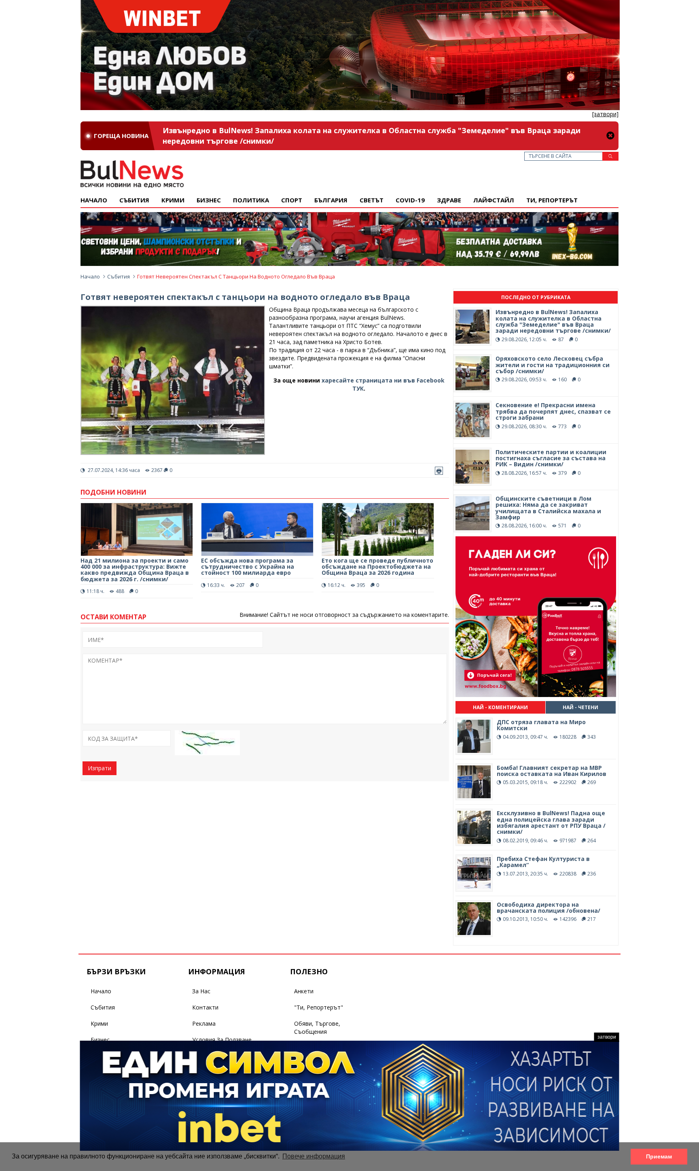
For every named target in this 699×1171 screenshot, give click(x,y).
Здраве (449, 200)
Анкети (303, 991)
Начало (93, 200)
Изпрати (99, 768)
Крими (99, 1023)
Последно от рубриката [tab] (535, 297)
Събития (118, 276)
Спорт (291, 200)
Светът (371, 200)
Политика (251, 200)
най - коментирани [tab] (500, 707)
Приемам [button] (659, 1156)
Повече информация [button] (313, 1156)
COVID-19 (410, 200)
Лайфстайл (493, 200)
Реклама (204, 1023)
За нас (201, 991)
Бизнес (209, 200)
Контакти (205, 1007)
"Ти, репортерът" (318, 1007)
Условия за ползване (222, 1039)
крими (172, 200)
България (330, 200)
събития (134, 200)
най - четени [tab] (580, 707)
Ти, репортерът (552, 200)
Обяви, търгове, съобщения (317, 1027)
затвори (606, 1037)
